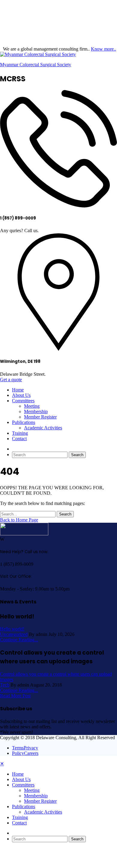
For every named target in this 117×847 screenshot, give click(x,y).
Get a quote (11, 379)
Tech (4, 684)
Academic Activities (43, 427)
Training (20, 433)
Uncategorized (14, 634)
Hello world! (12, 628)
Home (18, 389)
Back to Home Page (19, 519)
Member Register (40, 416)
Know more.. (103, 48)
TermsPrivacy (25, 747)
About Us (21, 395)
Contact (19, 438)
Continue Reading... (19, 639)
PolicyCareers (25, 753)
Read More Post (15, 695)
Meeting (32, 406)
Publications (23, 422)
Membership (36, 411)
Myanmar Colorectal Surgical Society (35, 64)
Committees (23, 400)
